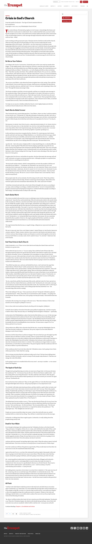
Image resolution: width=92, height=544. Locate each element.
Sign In (77, 1)
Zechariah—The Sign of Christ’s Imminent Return (28, 22)
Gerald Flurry (44, 6)
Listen (60, 6)
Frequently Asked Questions (20, 533)
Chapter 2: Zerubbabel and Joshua (25, 506)
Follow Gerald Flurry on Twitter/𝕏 (31, 514)
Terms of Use (37, 533)
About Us (85, 2)
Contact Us (11, 533)
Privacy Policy (30, 533)
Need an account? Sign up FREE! (68, 1)
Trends (82, 6)
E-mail (25, 513)
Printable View (67, 21)
